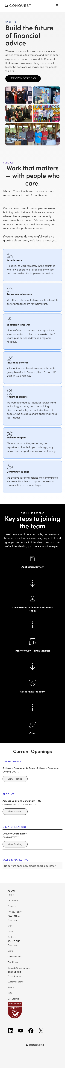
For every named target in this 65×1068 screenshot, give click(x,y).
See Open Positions (23, 78)
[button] (57, 4)
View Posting (15, 778)
